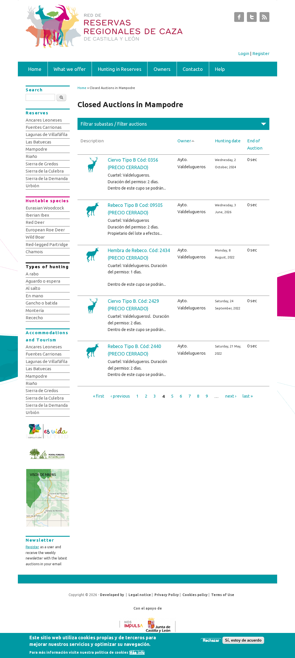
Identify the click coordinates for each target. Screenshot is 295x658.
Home (34, 69)
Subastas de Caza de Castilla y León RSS (264, 18)
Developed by (112, 595)
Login (243, 53)
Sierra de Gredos (42, 163)
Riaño (31, 156)
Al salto (33, 288)
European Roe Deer (45, 229)
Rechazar (211, 640)
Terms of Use (222, 595)
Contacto (193, 69)
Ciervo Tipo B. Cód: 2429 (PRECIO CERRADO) (133, 304)
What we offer (70, 69)
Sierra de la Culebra (45, 171)
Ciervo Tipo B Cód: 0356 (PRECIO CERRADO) (133, 163)
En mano (34, 295)
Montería (35, 310)
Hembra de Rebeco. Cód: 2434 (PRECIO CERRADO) (139, 254)
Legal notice (139, 595)
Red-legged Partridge (47, 244)
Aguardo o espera (43, 281)
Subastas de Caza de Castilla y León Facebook (239, 18)
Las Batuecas (38, 141)
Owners (162, 69)
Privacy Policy (166, 595)
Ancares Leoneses (44, 120)
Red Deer (35, 222)
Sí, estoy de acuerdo (243, 640)
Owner (184, 140)
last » (248, 396)
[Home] (131, 46)
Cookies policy (195, 595)
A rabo (32, 273)
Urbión (32, 185)
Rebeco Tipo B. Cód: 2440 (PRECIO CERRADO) (134, 350)
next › (230, 396)
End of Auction (254, 144)
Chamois (34, 251)
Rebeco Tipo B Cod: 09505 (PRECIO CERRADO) (135, 209)
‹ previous (120, 396)
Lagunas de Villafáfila (46, 134)
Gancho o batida (41, 302)
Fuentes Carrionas (44, 127)
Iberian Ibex (37, 215)
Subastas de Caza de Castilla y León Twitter (252, 18)
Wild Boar (35, 237)
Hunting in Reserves (119, 69)
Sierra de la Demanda (47, 178)
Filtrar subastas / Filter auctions (114, 123)
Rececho (34, 317)
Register (260, 53)
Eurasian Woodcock (45, 207)
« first (98, 396)
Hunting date (228, 140)
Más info (137, 652)
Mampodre (36, 149)
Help (220, 69)
